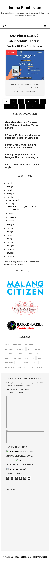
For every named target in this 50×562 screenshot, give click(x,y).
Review (11, 52)
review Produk (22, 367)
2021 (9, 225)
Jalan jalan (8, 353)
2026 (9, 183)
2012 (9, 256)
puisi (18, 362)
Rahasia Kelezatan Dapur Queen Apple (22, 166)
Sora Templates (20, 557)
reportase (26, 362)
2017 (9, 239)
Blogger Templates (38, 557)
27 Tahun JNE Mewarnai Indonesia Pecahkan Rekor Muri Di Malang (23, 136)
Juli (10, 204)
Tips (31, 367)
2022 (9, 197)
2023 (9, 194)
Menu (4, 26)
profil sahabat (9, 362)
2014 (9, 249)
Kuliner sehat (17, 358)
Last (41, 107)
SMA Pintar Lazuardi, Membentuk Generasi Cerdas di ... (25, 208)
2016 (9, 242)
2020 (9, 228)
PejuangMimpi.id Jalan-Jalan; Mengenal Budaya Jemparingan (21, 156)
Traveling (39, 367)
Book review (9, 349)
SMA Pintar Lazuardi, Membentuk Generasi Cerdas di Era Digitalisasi (25, 41)
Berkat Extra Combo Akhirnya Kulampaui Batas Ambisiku (20, 146)
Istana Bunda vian (25, 8)
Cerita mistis (20, 349)
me (33, 358)
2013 (9, 253)
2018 (9, 235)
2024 (9, 190)
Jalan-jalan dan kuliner (32, 353)
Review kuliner (9, 367)
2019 (9, 232)
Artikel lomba (17, 344)
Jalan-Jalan (18, 353)
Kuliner (7, 358)
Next (31, 107)
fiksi (29, 349)
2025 (9, 187)
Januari (12, 220)
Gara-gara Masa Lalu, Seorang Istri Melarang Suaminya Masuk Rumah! (21, 125)
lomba (27, 358)
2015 (9, 246)
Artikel (7, 344)
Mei (10, 213)
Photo (39, 358)
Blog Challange (29, 344)
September (13, 200)
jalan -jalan (37, 349)
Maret (11, 217)
